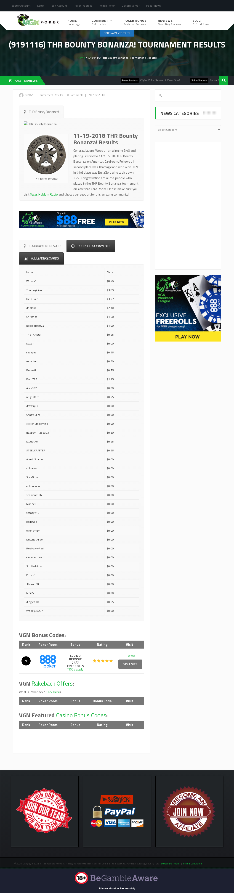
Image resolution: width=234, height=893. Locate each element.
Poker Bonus (135, 22)
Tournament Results (117, 33)
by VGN (29, 95)
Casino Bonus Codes (81, 715)
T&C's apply (75, 669)
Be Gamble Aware (170, 863)
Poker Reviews (114, 80)
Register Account (20, 5)
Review (130, 655)
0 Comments (75, 95)
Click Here (53, 691)
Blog (200, 22)
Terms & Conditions (192, 863)
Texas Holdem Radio (44, 194)
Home (73, 22)
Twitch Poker (107, 5)
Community (102, 22)
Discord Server (130, 5)
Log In (41, 5)
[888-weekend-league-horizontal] (81, 219)
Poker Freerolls (83, 5)
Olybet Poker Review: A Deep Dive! (145, 80)
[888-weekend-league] (188, 308)
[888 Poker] (48, 661)
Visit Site (130, 664)
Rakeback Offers (52, 683)
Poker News (153, 5)
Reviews (169, 22)
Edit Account (59, 5)
